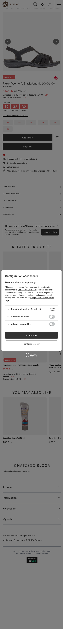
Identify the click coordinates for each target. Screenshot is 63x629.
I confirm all (31, 335)
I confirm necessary (31, 344)
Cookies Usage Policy (27, 290)
